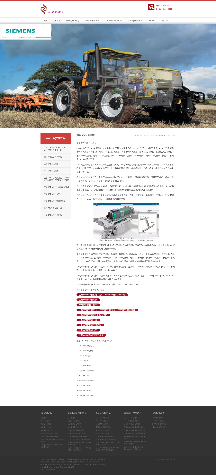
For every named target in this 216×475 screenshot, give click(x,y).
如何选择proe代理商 (74, 424)
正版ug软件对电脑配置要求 (49, 436)
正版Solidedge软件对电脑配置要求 (135, 433)
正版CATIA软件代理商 (86, 371)
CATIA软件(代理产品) (114, 21)
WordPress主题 (170, 459)
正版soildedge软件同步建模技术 (134, 430)
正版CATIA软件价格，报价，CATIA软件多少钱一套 (102, 295)
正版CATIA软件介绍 (88, 330)
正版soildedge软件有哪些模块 (133, 427)
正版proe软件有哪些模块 (76, 430)
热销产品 (152, 21)
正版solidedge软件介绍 (131, 418)
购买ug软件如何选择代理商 (49, 433)
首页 (45, 21)
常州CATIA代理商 (85, 390)
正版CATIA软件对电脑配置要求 (93, 315)
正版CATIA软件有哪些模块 (91, 335)
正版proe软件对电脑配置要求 (77, 436)
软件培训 (164, 21)
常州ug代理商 (44, 421)
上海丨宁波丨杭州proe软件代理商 (79, 439)
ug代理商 (43, 418)
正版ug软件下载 (45, 424)
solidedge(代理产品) (135, 21)
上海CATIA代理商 (85, 385)
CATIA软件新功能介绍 (86, 346)
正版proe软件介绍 (74, 421)
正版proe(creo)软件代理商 (76, 433)
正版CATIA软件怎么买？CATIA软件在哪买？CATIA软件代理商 (107, 310)
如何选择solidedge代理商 (132, 424)
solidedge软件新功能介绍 (132, 421)
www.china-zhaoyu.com (127, 284)
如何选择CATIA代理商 (86, 381)
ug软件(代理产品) (72, 21)
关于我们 (56, 21)
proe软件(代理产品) (92, 21)
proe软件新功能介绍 (74, 427)
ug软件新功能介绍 (46, 430)
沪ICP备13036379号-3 (47, 470)
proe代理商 (71, 418)
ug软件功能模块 (45, 427)
